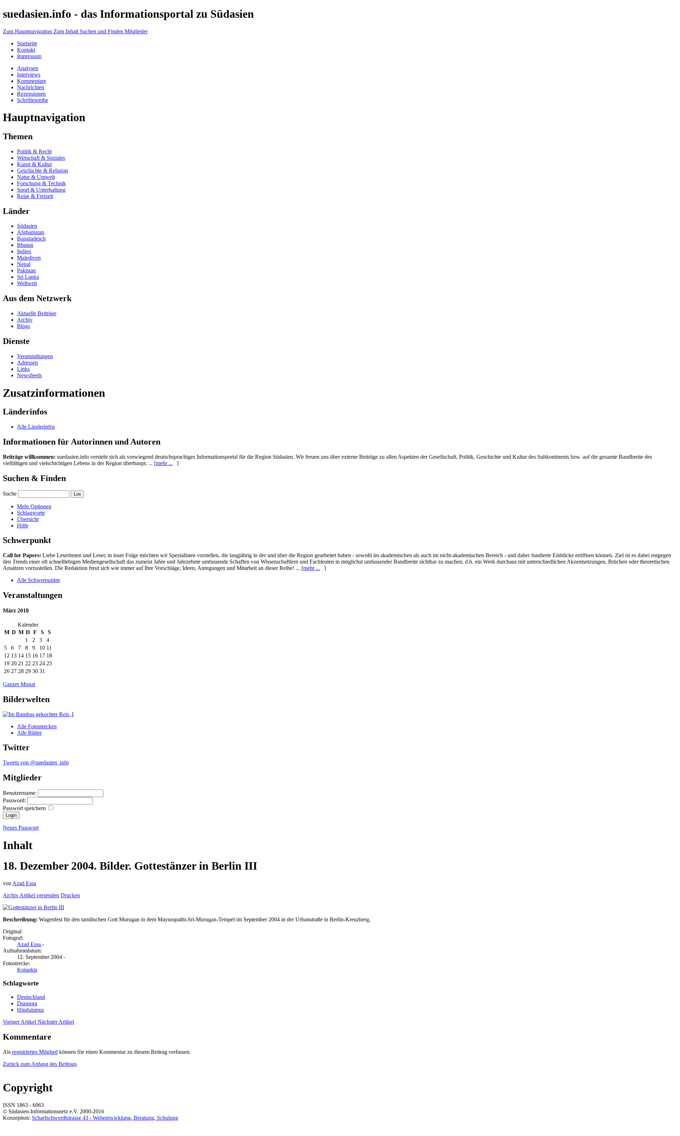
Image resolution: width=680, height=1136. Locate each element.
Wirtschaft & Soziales (41, 158)
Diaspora (27, 1003)
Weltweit (27, 283)
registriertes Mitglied (35, 1052)
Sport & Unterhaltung (41, 190)
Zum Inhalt (66, 31)
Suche (10, 494)
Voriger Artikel (20, 1022)
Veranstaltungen (35, 356)
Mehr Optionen (34, 506)
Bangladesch (31, 239)
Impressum (29, 56)
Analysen (27, 68)
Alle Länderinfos (36, 427)
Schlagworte (31, 513)
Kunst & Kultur (34, 164)
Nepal (23, 264)
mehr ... (164, 463)
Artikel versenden (39, 895)
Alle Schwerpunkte (38, 580)
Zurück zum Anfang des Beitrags (40, 1064)
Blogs (23, 326)
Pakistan (26, 270)
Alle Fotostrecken (37, 726)
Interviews (28, 75)
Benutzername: (20, 793)
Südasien (27, 226)
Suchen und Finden (102, 31)
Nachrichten (30, 87)
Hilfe (22, 525)
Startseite (27, 43)
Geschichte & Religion (42, 171)
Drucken (70, 895)
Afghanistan (30, 232)
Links (23, 369)
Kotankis (27, 970)
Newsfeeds (29, 375)
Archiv (25, 320)
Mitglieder (136, 31)
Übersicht (28, 519)
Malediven (29, 258)
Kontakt (26, 50)
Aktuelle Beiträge (36, 313)
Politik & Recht (34, 151)
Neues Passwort (21, 828)
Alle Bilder (29, 733)
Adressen (27, 363)
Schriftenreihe (32, 100)
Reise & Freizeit (35, 196)
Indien (24, 251)
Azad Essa (24, 883)
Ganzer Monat (19, 684)
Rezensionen (31, 94)
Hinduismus (30, 1010)
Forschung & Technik (41, 183)
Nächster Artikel (56, 1022)
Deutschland (31, 997)
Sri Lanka (28, 277)
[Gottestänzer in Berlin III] (33, 907)
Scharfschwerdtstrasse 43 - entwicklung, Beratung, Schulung (105, 1118)
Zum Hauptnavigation (28, 31)
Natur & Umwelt (36, 177)
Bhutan (25, 245)
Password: (15, 800)
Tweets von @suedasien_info (36, 762)
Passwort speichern (25, 808)
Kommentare (31, 81)
